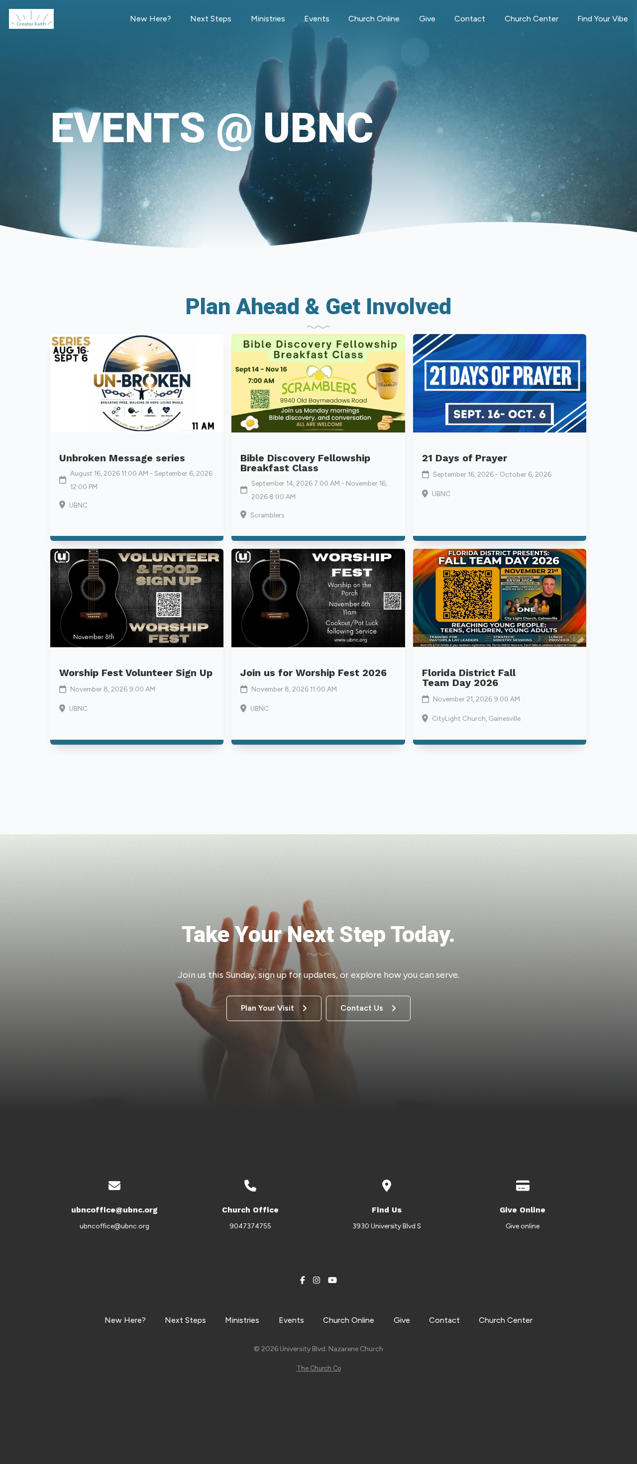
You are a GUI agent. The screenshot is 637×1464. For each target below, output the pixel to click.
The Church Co (319, 1368)
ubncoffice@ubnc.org (114, 1226)
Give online (522, 1226)
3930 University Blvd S (386, 1226)
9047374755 (250, 1226)
